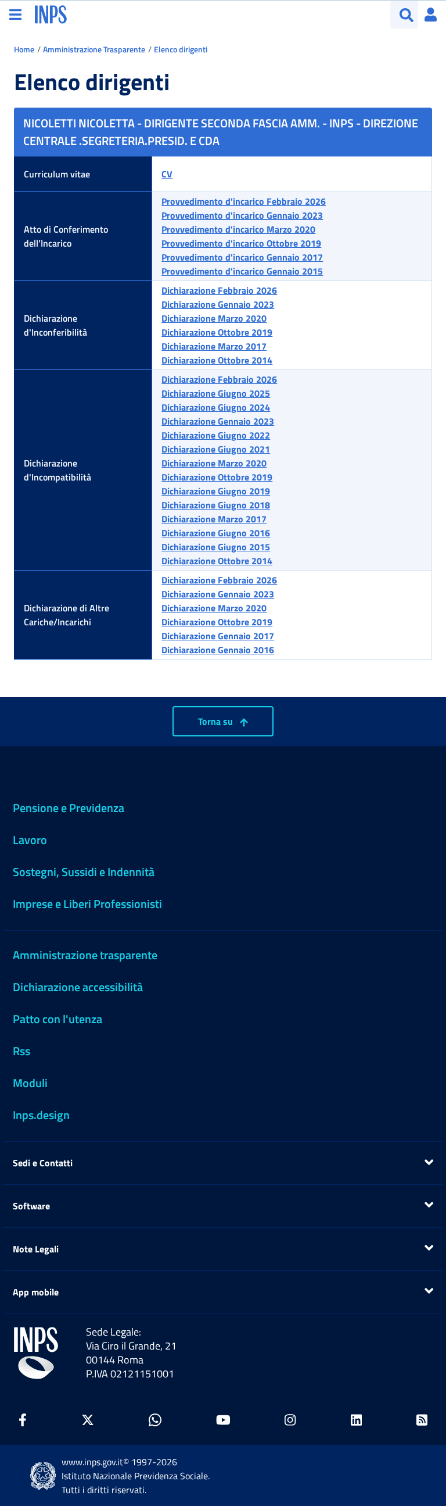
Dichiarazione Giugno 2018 (215, 505)
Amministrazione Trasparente (94, 49)
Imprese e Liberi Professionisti (87, 904)
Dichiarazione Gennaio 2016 (217, 650)
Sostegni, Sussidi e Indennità (83, 872)
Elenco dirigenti (180, 49)
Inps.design (41, 1115)
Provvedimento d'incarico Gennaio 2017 (242, 257)
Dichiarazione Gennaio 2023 (217, 304)
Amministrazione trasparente (85, 955)
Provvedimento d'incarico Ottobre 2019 (241, 243)
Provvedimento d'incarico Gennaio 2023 (242, 215)
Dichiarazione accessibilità (78, 987)
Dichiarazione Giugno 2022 (215, 435)
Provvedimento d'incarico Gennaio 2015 (242, 271)
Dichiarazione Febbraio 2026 (219, 290)
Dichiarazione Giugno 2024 (215, 407)
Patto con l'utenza (57, 1019)
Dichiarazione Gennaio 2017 (217, 636)
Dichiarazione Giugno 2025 (215, 393)
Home (24, 49)
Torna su (216, 721)
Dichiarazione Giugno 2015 (215, 547)
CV (166, 174)
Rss (21, 1051)
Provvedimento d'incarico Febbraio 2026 (243, 201)
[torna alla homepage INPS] (51, 13)
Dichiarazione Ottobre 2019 (216, 332)
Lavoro (30, 840)
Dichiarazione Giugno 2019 (215, 491)
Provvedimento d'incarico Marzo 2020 (238, 229)
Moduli (30, 1083)
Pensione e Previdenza (68, 808)
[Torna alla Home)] (36, 1353)
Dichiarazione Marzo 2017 (214, 346)
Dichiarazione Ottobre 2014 (216, 360)
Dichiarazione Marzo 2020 (214, 318)
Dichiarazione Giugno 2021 (215, 449)
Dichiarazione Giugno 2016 (215, 533)
